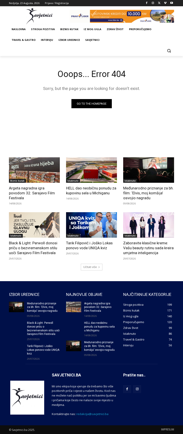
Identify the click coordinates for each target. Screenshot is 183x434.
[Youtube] (171, 3)
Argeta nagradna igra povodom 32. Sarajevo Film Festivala (32, 193)
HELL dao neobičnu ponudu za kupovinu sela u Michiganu (91, 190)
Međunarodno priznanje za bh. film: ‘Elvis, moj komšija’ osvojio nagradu (148, 193)
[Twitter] (159, 3)
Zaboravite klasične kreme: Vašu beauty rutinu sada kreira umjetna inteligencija (148, 248)
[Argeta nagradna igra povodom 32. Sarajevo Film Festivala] (34, 170)
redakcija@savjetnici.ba (92, 414)
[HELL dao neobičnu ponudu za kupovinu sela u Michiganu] (91, 170)
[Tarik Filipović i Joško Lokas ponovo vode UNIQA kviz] (91, 225)
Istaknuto (73, 180)
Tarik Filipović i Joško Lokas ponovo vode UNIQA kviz (89, 245)
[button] (169, 51)
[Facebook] (146, 3)
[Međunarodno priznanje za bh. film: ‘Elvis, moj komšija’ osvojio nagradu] (148, 170)
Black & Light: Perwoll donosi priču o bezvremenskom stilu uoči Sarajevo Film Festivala (33, 248)
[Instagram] (153, 3)
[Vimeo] (165, 3)
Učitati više (90, 267)
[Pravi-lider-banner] (122, 16)
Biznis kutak (17, 180)
